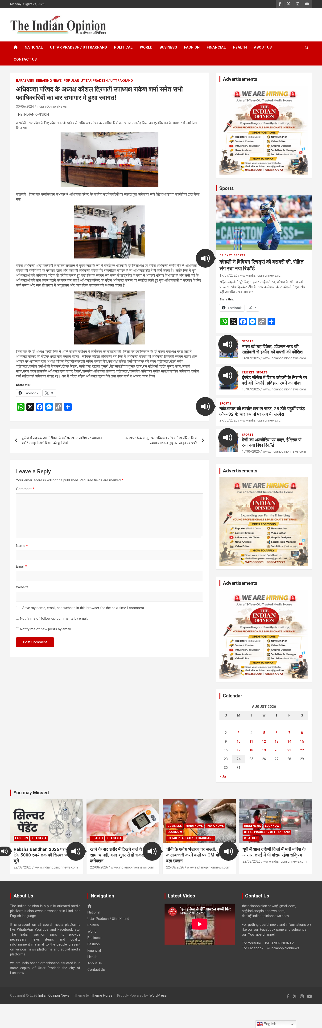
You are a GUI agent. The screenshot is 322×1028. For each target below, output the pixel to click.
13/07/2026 (251, 389)
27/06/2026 (228, 420)
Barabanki (25, 80)
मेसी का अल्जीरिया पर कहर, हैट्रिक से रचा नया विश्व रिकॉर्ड (271, 442)
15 (302, 741)
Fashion (192, 47)
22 (302, 750)
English (269, 1024)
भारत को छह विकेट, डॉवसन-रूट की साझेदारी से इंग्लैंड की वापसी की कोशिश (272, 349)
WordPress (158, 995)
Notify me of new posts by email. (45, 629)
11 (251, 741)
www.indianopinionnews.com (262, 275)
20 (276, 750)
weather (251, 838)
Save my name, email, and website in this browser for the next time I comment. (83, 608)
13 (276, 741)
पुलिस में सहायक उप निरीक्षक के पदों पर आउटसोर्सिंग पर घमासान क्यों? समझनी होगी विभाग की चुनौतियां (62, 440)
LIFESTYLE (39, 838)
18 (251, 750)
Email (21, 566)
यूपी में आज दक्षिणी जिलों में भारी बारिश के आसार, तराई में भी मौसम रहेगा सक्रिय (274, 852)
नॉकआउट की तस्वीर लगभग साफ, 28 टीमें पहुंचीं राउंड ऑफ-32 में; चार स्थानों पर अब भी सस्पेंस (262, 411)
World (146, 47)
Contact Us (25, 59)
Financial (216, 47)
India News (215, 825)
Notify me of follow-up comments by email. (54, 618)
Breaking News (49, 80)
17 (238, 750)
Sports (226, 188)
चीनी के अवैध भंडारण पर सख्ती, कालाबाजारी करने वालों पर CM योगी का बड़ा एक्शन (197, 855)
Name (22, 546)
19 (264, 750)
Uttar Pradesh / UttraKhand (78, 47)
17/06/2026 (251, 451)
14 (289, 741)
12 (264, 741)
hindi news (194, 825)
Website (22, 587)
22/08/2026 (23, 867)
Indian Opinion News (52, 106)
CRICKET (225, 255)
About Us (263, 47)
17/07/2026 (228, 275)
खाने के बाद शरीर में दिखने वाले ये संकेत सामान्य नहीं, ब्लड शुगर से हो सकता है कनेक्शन (121, 855)
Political (123, 47)
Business (168, 47)
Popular (71, 80)
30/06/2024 (25, 106)
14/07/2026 (251, 358)
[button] (205, 258)
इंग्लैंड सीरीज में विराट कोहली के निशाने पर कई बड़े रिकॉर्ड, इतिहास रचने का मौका (274, 380)
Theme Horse (101, 995)
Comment (25, 489)
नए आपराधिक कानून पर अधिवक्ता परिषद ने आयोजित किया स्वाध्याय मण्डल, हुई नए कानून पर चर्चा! (161, 440)
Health (240, 47)
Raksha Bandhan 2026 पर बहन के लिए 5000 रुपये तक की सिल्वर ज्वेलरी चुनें (45, 855)
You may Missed (31, 792)
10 (238, 741)
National (34, 47)
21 (289, 750)
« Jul (223, 776)
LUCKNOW (175, 832)
